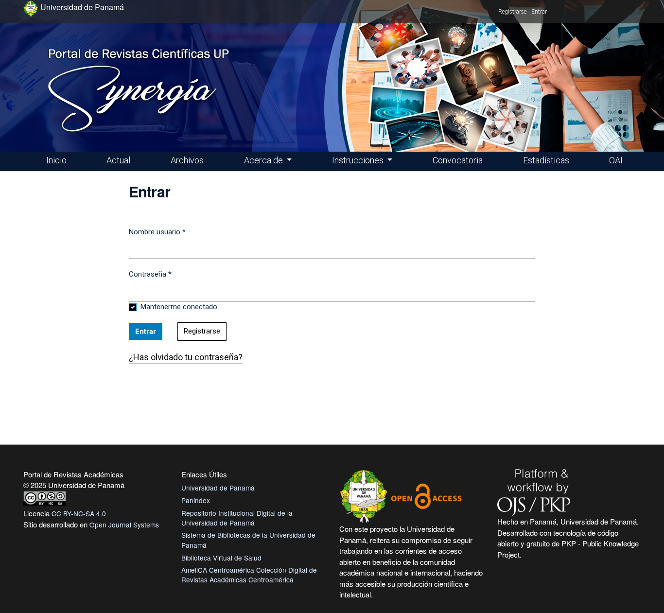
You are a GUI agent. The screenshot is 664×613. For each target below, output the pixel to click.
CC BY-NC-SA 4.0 (79, 513)
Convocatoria (458, 160)
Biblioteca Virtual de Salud (221, 557)
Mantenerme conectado (178, 306)
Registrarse (512, 11)
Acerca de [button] (264, 160)
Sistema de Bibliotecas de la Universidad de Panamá (248, 539)
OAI (616, 160)
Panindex (195, 500)
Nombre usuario (157, 231)
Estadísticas (546, 160)
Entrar (539, 11)
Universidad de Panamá (218, 487)
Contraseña (150, 274)
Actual (118, 160)
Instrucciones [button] (358, 160)
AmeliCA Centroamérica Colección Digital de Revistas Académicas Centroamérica (249, 574)
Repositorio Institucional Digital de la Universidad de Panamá (237, 517)
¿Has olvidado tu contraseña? (186, 357)
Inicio (56, 160)
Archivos (187, 160)
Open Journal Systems (124, 524)
